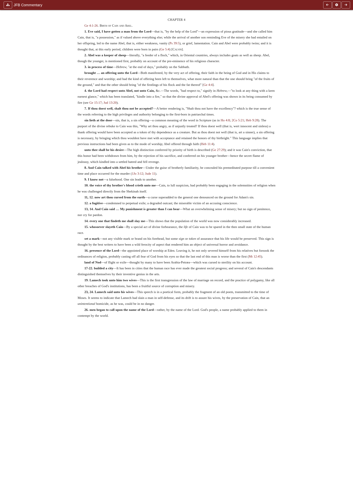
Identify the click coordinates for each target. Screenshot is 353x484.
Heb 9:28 (252, 120)
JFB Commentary (28, 5)
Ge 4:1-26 (91, 25)
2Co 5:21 (238, 120)
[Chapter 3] (327, 4)
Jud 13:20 (110, 102)
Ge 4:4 (208, 85)
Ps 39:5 (174, 43)
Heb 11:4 (207, 144)
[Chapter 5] (346, 4)
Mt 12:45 (255, 256)
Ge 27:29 (218, 150)
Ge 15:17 (95, 102)
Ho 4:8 (225, 120)
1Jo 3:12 (137, 173)
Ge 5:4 (164, 49)
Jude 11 (150, 173)
